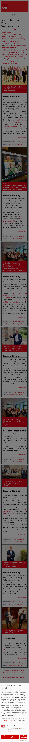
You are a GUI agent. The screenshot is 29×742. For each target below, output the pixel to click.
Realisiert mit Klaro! (23, 740)
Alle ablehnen (4, 736)
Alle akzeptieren (24, 736)
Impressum (7, 722)
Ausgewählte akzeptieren (13, 736)
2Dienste (8, 731)
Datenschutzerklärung (7, 720)
